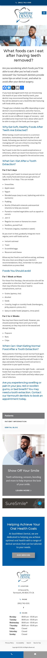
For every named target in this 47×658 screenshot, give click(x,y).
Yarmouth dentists (18, 395)
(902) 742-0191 (23, 603)
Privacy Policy (9, 643)
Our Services (23, 555)
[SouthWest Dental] (23, 581)
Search (29, 643)
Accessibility (20, 643)
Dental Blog (11, 427)
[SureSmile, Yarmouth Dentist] (23, 503)
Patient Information (16, 421)
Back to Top (37, 643)
